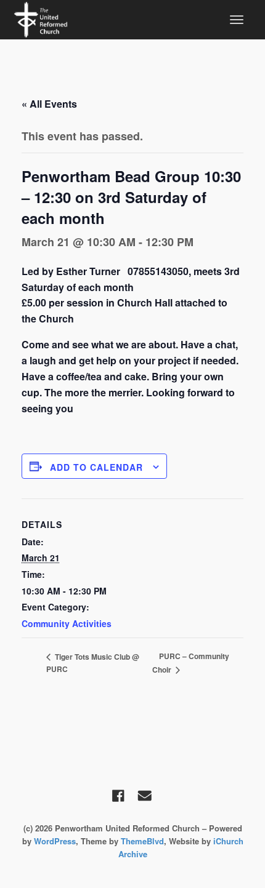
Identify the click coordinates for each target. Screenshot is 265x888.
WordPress (55, 841)
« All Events (49, 104)
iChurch (228, 841)
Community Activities (67, 623)
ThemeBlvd (142, 841)
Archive (132, 854)
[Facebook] (118, 795)
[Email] (145, 795)
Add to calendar (96, 467)
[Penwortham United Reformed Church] (40, 18)
